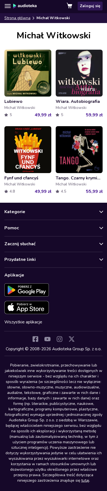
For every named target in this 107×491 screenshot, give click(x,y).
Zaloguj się (90, 6)
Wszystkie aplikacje (23, 322)
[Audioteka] (25, 6)
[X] (71, 339)
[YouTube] (47, 339)
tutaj (85, 480)
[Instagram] (59, 339)
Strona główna (17, 18)
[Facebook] (35, 339)
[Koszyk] (70, 6)
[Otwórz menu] (7, 6)
